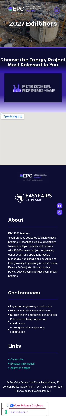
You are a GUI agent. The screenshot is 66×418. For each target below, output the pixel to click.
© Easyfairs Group (17, 382)
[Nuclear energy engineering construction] (33, 315)
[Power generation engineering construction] (33, 329)
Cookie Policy (41, 391)
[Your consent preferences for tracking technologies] (6, 411)
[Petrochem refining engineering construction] (33, 321)
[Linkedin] (59, 206)
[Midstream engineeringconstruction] (33, 310)
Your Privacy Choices (28, 405)
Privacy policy (23, 391)
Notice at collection (16, 412)
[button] (57, 10)
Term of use (55, 386)
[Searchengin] (59, 212)
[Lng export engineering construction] (33, 306)
